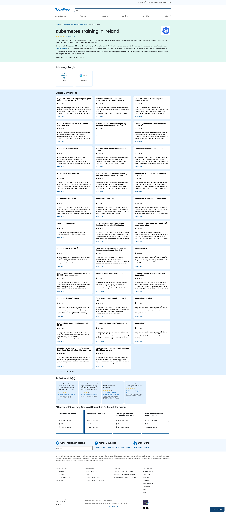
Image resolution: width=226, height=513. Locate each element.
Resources (60, 480)
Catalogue (60, 471)
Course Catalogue (61, 16)
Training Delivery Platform (125, 477)
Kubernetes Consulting (141, 447)
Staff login (113, 512)
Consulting (104, 16)
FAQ (145, 489)
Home (58, 24)
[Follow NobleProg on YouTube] (147, 508)
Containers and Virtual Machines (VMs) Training (74, 24)
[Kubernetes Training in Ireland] (64, 9)
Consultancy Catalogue (94, 480)
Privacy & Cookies (113, 506)
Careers (146, 486)
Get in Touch (217, 509)
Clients (146, 480)
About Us (146, 16)
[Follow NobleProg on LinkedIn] (144, 508)
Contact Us (167, 16)
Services (125, 16)
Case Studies (90, 474)
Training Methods (63, 477)
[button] (168, 421)
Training (83, 16)
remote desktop (61, 48)
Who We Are (148, 471)
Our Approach (91, 471)
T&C (145, 492)
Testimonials (148, 483)
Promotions (60, 474)
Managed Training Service (124, 474)
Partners (146, 477)
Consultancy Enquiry (93, 477)
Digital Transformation (123, 471)
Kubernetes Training (94, 24)
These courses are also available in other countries (112, 447)
